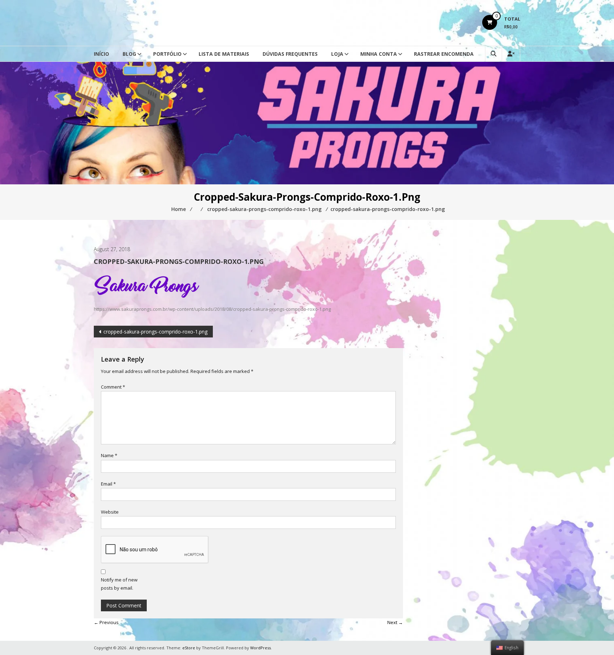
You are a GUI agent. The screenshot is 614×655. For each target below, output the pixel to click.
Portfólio (167, 53)
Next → (395, 622)
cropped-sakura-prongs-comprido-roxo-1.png (155, 331)
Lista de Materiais (224, 53)
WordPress (260, 647)
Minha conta (378, 53)
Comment (113, 387)
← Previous (106, 622)
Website (110, 512)
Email (108, 484)
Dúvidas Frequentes (290, 53)
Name (109, 455)
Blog (129, 53)
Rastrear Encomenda (444, 53)
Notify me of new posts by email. (119, 583)
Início (101, 53)
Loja (337, 53)
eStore (188, 647)
